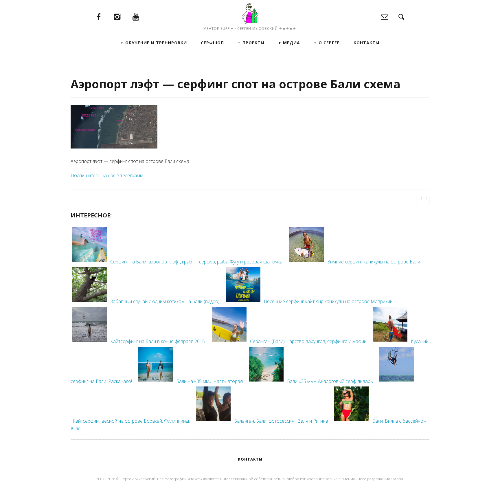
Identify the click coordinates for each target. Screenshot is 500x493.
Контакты (366, 42)
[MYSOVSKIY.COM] (249, 13)
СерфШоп (212, 42)
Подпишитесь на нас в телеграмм (107, 175)
